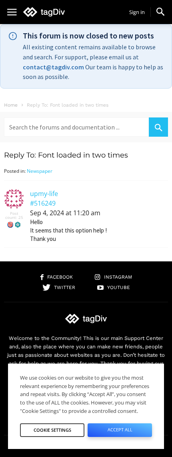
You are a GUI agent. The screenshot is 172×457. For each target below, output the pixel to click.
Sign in (137, 12)
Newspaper (39, 171)
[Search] (158, 127)
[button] (160, 11)
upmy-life (44, 193)
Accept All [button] (120, 430)
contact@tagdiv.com (53, 67)
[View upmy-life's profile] (14, 207)
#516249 (43, 203)
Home (11, 105)
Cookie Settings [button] (52, 430)
